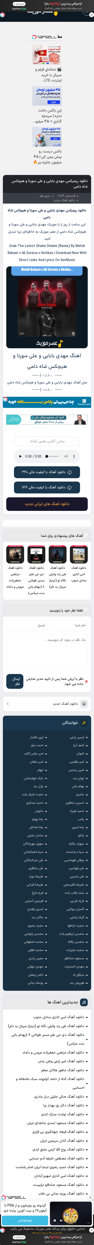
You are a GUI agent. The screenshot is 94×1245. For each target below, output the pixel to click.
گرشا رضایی (77, 917)
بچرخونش (25, 1220)
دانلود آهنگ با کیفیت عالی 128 (43, 487)
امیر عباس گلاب (33, 753)
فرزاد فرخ (37, 893)
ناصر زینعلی (35, 975)
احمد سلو (37, 745)
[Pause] (55, 1220)
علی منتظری (35, 868)
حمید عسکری (34, 803)
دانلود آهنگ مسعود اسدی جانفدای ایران (55, 1123)
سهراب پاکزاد (76, 843)
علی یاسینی (77, 876)
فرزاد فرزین (77, 901)
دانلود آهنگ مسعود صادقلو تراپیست (58, 1185)
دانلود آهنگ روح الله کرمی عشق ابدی (58, 1149)
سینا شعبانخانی (33, 852)
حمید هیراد (77, 811)
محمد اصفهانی (33, 942)
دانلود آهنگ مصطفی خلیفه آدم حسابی (56, 1158)
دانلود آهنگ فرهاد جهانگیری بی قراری (58, 1131)
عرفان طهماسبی (74, 860)
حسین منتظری (75, 803)
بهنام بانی (78, 786)
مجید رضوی (35, 925)
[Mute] (61, 1220)
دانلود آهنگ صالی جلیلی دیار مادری (59, 1096)
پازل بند (38, 786)
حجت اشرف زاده (32, 794)
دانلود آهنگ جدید (65, 703)
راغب (81, 819)
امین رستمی (76, 770)
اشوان (80, 753)
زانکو (81, 835)
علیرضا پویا (36, 876)
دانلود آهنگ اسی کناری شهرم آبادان (59, 1176)
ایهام (40, 770)
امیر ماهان (36, 762)
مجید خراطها (76, 925)
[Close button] (91, 14)
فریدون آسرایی (34, 901)
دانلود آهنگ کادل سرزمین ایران (62, 1140)
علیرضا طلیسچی (73, 884)
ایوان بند (78, 778)
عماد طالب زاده (74, 893)
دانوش (39, 811)
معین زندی (36, 958)
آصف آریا (78, 745)
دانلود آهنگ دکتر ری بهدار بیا (63, 1105)
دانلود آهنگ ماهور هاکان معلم (62, 1070)
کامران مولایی (75, 909)
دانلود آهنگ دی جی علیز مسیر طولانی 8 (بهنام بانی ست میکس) (48, 1039)
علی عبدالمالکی (33, 860)
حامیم (80, 794)
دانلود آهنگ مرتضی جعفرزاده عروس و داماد (53, 1052)
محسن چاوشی (33, 934)
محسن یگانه (76, 942)
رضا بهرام (37, 819)
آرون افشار (36, 737)
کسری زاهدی (35, 909)
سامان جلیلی (35, 835)
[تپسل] (5, 399)
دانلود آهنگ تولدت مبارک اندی (62, 1114)
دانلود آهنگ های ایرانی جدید (47, 504)
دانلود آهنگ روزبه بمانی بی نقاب (61, 1193)
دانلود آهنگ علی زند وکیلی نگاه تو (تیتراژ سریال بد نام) (46, 1026)
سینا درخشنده (75, 852)
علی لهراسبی (76, 868)
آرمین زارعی (77, 737)
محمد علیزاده (75, 950)
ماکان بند (37, 917)
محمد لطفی (35, 950)
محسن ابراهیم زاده (72, 934)
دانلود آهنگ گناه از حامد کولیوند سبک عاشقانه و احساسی (50, 1083)
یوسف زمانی (35, 983)
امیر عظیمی (76, 762)
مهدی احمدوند (74, 966)
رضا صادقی (36, 827)
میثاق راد (78, 975)
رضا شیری (78, 827)
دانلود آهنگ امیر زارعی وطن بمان (61, 1061)
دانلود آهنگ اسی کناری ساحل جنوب (58, 1017)
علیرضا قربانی (35, 884)
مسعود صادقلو (74, 958)
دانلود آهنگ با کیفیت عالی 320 (44, 472)
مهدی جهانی (35, 966)
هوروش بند (77, 983)
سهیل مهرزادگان (33, 843)
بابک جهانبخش (33, 778)
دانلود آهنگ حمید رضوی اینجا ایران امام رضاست (50, 1167)
